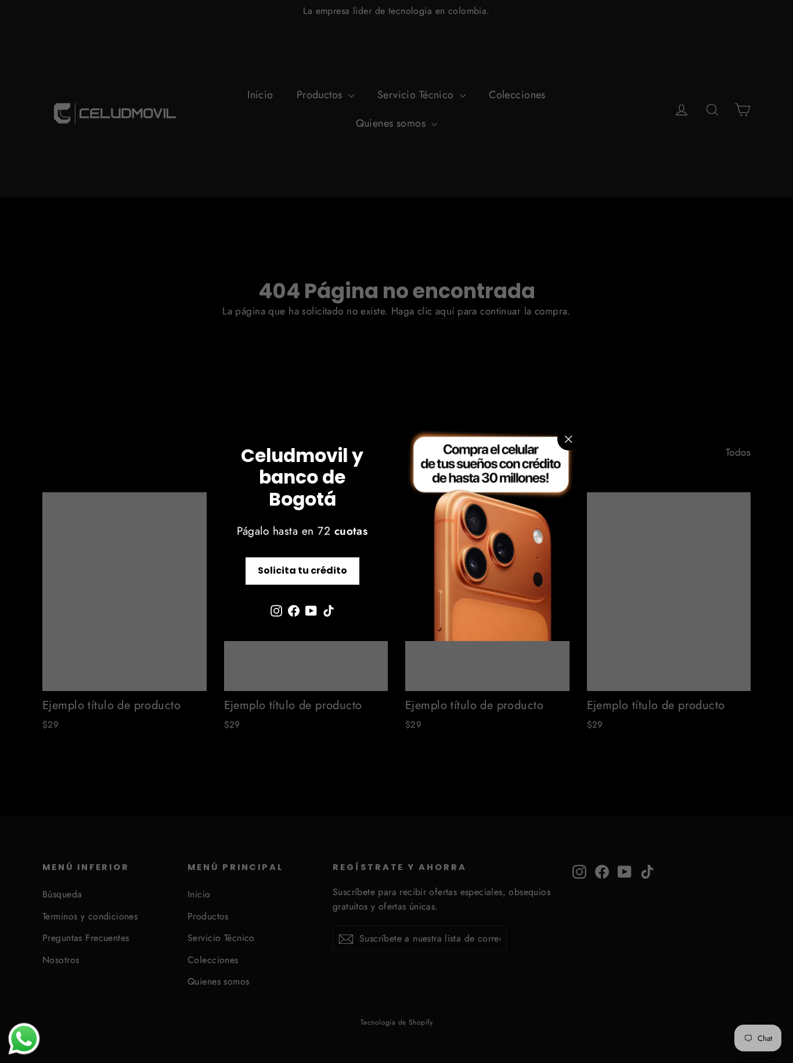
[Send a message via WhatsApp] (24, 1039)
